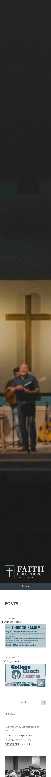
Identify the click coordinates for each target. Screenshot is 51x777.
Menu (26, 586)
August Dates (12, 621)
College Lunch (12, 661)
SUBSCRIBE (11, 744)
